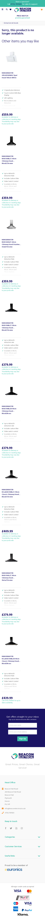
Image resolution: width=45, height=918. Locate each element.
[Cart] (42, 9)
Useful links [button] (10, 856)
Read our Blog (16, 828)
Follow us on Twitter (11, 828)
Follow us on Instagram (21, 828)
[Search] (7, 9)
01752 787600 (9, 813)
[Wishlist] (11, 9)
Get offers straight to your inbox (22, 718)
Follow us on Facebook (5, 828)
